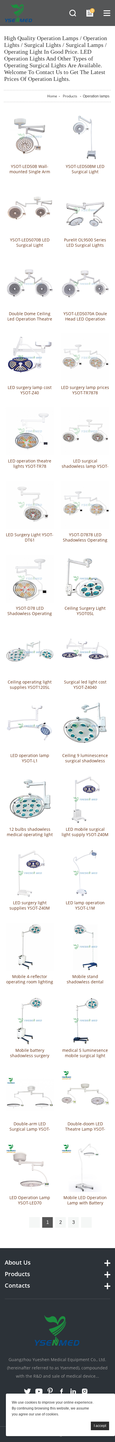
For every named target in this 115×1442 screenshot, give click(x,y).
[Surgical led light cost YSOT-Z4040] (85, 652)
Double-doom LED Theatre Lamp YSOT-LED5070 (85, 1129)
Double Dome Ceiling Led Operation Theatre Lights (29, 319)
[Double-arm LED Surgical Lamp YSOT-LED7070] (30, 1094)
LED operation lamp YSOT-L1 (29, 758)
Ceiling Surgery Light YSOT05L (85, 611)
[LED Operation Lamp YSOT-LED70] (30, 1168)
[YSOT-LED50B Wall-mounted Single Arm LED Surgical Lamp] (30, 136)
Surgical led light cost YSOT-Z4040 (85, 684)
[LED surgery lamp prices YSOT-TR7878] (85, 357)
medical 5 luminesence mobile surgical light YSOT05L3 (85, 1056)
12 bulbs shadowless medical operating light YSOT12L (30, 835)
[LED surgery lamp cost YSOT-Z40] (30, 357)
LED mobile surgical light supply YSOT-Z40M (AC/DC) (85, 835)
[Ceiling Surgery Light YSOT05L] (85, 579)
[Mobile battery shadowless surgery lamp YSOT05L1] (30, 1020)
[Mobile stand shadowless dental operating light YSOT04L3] (85, 947)
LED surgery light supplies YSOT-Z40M (29, 905)
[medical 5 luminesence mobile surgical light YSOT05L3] (85, 1020)
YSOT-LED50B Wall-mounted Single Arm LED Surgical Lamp (29, 172)
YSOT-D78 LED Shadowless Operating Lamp (29, 614)
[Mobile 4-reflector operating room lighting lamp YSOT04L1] (30, 947)
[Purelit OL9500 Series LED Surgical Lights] (85, 210)
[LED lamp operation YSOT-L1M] (85, 873)
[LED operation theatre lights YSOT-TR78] (30, 431)
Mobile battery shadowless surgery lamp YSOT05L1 (29, 1056)
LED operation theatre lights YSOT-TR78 (29, 463)
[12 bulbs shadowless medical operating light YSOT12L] (30, 799)
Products (70, 96)
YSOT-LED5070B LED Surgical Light (30, 242)
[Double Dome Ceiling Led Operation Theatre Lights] (30, 284)
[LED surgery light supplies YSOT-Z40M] (30, 873)
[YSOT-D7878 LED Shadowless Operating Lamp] (85, 505)
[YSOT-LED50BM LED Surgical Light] (85, 136)
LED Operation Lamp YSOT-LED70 (29, 1200)
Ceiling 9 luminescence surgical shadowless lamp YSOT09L (85, 761)
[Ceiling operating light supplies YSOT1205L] (30, 652)
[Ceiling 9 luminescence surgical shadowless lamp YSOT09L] (85, 726)
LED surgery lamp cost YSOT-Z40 (30, 390)
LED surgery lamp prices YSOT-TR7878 (85, 390)
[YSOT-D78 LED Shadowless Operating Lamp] (30, 579)
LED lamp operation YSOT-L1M (85, 905)
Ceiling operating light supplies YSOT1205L (30, 684)
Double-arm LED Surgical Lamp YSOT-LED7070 (29, 1129)
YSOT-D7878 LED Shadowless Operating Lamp (85, 540)
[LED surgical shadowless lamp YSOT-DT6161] (85, 431)
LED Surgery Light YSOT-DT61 (29, 537)
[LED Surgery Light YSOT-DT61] (30, 505)
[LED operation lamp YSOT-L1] (30, 726)
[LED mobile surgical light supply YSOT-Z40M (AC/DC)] (85, 799)
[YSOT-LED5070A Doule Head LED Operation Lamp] (85, 284)
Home (52, 96)
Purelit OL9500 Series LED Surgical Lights (85, 242)
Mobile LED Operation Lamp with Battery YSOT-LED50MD (85, 1203)
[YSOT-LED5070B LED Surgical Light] (30, 210)
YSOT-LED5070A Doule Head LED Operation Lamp (85, 319)
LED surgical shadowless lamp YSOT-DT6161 (85, 466)
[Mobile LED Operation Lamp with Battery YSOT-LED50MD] (85, 1168)
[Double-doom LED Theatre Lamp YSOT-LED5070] (85, 1094)
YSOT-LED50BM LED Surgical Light (85, 169)
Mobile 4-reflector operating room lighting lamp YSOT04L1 (29, 982)
